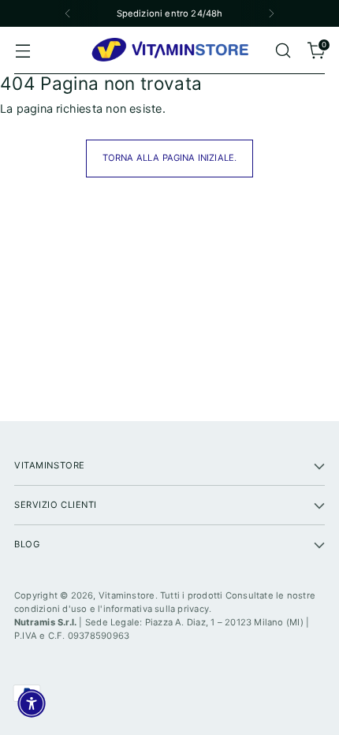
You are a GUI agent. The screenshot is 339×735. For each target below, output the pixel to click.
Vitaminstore (127, 595)
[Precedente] (67, 13)
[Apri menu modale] (22, 51)
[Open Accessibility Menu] (31, 703)
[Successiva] (271, 13)
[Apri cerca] (282, 51)
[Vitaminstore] (169, 50)
